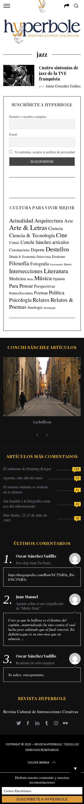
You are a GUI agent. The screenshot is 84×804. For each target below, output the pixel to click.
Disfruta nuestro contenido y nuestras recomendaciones (42, 779)
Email (13, 134)
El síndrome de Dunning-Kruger (27, 468)
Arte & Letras (28, 227)
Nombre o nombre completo (27, 116)
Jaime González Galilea (63, 85)
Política (56, 292)
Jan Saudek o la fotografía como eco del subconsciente (26, 503)
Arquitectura (48, 220)
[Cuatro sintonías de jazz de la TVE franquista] (18, 75)
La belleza (42, 421)
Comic (14, 242)
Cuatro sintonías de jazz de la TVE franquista (58, 73)
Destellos (57, 249)
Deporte (38, 249)
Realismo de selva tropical (35, 663)
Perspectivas (44, 286)
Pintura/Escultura (21, 293)
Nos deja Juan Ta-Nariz (33, 563)
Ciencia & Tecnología (32, 235)
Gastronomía (56, 264)
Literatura (56, 271)
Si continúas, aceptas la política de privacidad (44, 152)
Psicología (20, 299)
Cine (61, 235)
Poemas (41, 293)
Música (43, 278)
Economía (28, 256)
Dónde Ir (15, 256)
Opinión (59, 278)
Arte (68, 221)
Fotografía (39, 263)
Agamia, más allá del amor (22, 477)
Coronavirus (19, 249)
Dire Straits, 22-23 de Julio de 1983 (25, 518)
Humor (68, 264)
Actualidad (21, 220)
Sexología (35, 307)
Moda (30, 279)
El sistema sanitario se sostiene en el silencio (25, 489)
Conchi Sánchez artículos (45, 242)
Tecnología (49, 307)
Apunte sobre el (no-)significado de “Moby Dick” (39, 606)
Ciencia (55, 228)
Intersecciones (26, 271)
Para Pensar (21, 285)
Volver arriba (38, 762)
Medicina (17, 278)
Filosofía (19, 263)
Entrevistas (44, 256)
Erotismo (58, 256)
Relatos (41, 299)
